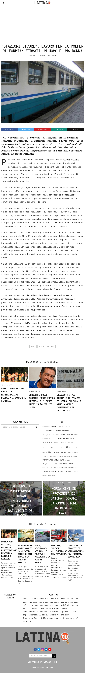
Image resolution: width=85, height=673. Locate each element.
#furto (56, 443)
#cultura (74, 435)
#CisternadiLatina (51, 431)
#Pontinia (67, 456)
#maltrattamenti (73, 452)
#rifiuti (58, 464)
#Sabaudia (68, 464)
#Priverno (74, 456)
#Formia (41, 346)
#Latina (71, 447)
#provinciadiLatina (53, 460)
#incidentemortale (57, 448)
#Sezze (45, 471)
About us (49, 667)
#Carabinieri (74, 427)
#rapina (67, 460)
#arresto (65, 427)
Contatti (41, 667)
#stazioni (50, 346)
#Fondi (61, 438)
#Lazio (51, 452)
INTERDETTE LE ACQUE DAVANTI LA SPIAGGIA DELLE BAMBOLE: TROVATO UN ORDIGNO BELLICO (26, 554)
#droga (33, 346)
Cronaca (54, 55)
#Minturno (45, 456)
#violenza (51, 475)
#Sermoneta (71, 467)
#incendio (70, 443)
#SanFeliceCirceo (47, 467)
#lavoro (44, 452)
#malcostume (61, 452)
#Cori (57, 435)
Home (34, 667)
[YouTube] (49, 649)
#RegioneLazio (48, 464)
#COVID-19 (65, 434)
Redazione (32, 55)
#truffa (44, 475)
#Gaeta (63, 443)
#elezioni (53, 439)
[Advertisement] (42, 22)
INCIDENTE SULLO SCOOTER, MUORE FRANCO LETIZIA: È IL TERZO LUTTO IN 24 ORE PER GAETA (42, 401)
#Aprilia (56, 426)
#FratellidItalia (47, 443)
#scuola (64, 467)
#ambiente (46, 427)
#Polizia (60, 456)
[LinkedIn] (46, 649)
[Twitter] (39, 649)
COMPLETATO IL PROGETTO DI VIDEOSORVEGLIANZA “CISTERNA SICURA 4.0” (76, 551)
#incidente (46, 448)
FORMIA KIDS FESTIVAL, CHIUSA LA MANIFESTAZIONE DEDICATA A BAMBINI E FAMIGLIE (14, 394)
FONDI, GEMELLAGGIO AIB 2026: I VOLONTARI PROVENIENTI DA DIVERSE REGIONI (42, 554)
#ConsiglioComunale (48, 435)
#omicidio (52, 456)
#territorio (73, 471)
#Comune (65, 431)
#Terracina (61, 471)
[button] (36, 427)
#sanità (57, 467)
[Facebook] (35, 649)
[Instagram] (42, 649)
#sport (51, 471)
